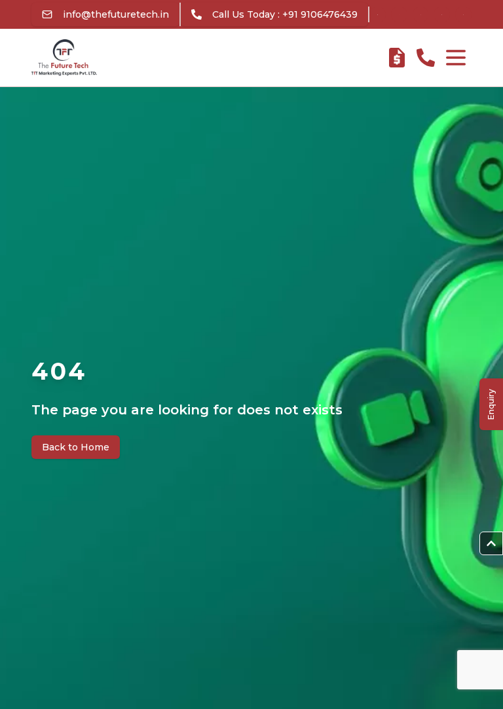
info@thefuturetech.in (116, 14)
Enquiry (491, 404)
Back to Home (75, 447)
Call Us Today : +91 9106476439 (285, 14)
